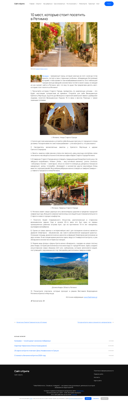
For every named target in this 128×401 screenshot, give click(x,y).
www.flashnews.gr (90, 297)
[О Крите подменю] (41, 3)
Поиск (109, 4)
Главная (31, 4)
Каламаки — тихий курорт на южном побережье (32, 341)
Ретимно (45, 76)
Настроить (96, 398)
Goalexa (37, 69)
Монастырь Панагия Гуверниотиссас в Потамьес (32, 322)
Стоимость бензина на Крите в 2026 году (30, 355)
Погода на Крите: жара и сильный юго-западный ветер (94, 322)
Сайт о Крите (19, 4)
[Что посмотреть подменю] (77, 3)
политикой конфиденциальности (76, 398)
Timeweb (74, 394)
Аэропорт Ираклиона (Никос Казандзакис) (30, 346)
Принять (88, 398)
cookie (31, 398)
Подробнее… (80, 391)
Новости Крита (43, 69)
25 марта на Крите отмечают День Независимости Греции (36, 351)
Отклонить (104, 398)
